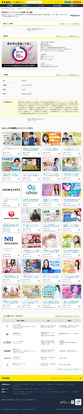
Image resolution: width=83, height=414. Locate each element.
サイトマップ (46, 2)
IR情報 (7, 409)
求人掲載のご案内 (59, 2)
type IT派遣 (76, 391)
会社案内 (3, 409)
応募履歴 (26, 384)
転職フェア (42, 384)
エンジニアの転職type (20, 391)
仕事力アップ (38, 389)
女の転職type (30, 391)
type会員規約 (23, 409)
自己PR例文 (17, 386)
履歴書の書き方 (51, 384)
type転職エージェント (66, 391)
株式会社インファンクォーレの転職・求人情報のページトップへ (65, 378)
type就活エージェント (27, 393)
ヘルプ (53, 2)
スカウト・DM (18, 384)
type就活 (17, 393)
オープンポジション (17, 335)
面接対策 (72, 384)
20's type (48, 391)
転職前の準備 (18, 389)
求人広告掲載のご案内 (31, 409)
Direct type (55, 391)
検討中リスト (34, 384)
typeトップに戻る (32, 30)
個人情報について (16, 409)
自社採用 (10, 409)
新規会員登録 (77, 2)
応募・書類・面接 (28, 389)
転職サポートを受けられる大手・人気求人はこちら (70, 369)
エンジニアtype (40, 391)
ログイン (68, 2)
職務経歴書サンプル (62, 384)
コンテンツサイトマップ (49, 389)
